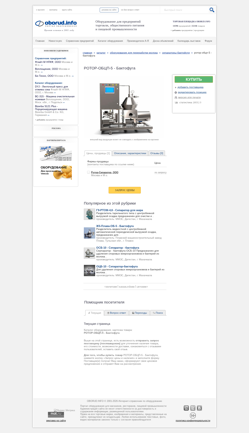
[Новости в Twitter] (193, 410)
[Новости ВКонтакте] (199, 410)
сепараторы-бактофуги (176, 52)
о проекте (40, 10)
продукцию (199, 30)
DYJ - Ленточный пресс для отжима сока (52, 89)
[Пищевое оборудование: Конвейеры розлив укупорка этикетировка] (56, 159)
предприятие (187, 30)
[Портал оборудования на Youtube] (186, 410)
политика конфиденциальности (193, 420)
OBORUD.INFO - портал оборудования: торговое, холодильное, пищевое (57, 23)
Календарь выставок (189, 41)
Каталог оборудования (110, 41)
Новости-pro (55, 41)
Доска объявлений (163, 41)
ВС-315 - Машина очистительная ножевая (55, 99)
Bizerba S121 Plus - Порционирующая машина (51, 110)
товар (61, 120)
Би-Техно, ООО (54, 75)
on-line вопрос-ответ (130, 10)
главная (87, 52)
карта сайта (67, 10)
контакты (53, 10)
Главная (40, 41)
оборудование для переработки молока (134, 52)
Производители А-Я (138, 41)
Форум (208, 41)
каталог (101, 52)
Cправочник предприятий (80, 41)
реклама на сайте (109, 10)
